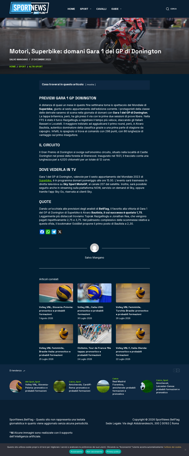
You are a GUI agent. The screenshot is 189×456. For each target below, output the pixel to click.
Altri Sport (29, 381)
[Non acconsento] (185, 449)
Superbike (45, 180)
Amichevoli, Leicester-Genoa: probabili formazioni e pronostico (168, 388)
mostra (90, 84)
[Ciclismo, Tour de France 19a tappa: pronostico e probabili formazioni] (94, 333)
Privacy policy (113, 451)
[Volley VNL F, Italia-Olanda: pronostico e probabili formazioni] (133, 333)
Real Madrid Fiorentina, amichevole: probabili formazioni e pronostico (124, 387)
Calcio (72, 381)
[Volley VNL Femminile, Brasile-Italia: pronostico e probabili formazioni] (56, 333)
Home (71, 8)
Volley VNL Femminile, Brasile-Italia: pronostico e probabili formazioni (55, 351)
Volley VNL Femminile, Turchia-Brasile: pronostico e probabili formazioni (132, 311)
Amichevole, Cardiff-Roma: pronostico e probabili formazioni (80, 387)
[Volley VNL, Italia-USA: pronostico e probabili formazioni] (94, 292)
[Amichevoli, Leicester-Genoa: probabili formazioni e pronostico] (146, 386)
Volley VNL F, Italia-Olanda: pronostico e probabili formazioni (131, 351)
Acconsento (76, 451)
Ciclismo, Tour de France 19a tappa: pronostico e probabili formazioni (94, 351)
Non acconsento (94, 451)
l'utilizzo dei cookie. (173, 447)
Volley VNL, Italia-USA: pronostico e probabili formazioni (90, 311)
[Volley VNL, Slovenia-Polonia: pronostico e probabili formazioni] (56, 292)
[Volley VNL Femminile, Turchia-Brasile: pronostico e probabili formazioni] (133, 292)
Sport (84, 8)
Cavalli (101, 8)
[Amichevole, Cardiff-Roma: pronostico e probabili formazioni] (59, 386)
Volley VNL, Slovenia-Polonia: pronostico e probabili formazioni (56, 311)
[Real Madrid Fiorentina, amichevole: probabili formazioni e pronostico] (103, 386)
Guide (115, 8)
